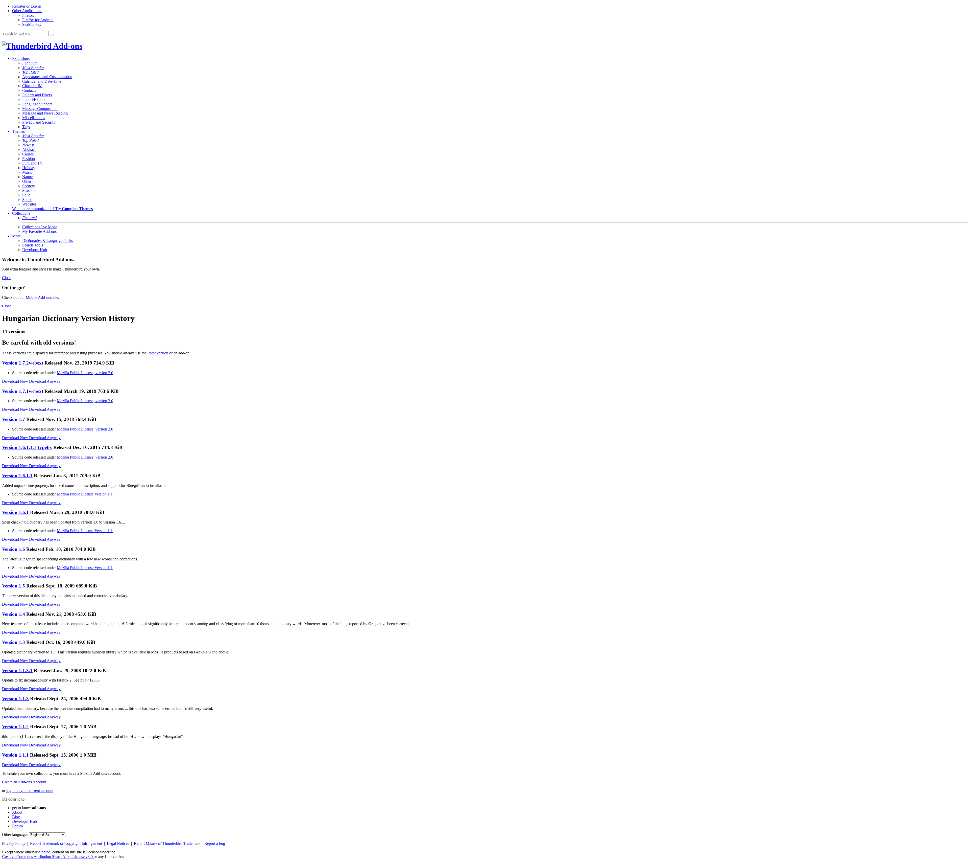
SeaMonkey (31, 24)
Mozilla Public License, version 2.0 (85, 373)
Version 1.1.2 (15, 726)
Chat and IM (32, 86)
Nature (27, 177)
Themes (18, 131)
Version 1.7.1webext (22, 391)
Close (6, 278)
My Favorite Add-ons (39, 231)
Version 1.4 (13, 614)
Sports (27, 199)
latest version (158, 353)
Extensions (21, 58)
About (17, 812)
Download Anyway (45, 381)
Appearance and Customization (47, 77)
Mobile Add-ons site (42, 297)
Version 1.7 (13, 419)
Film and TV (32, 163)
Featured (29, 63)
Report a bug (214, 843)
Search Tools (32, 245)
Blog (16, 817)
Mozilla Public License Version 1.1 (85, 494)
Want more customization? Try (52, 209)
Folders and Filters (37, 95)
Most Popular (33, 67)
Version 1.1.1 (15, 755)
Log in (36, 6)
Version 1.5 (13, 585)
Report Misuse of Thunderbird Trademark (168, 843)
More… (18, 236)
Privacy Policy (14, 843)
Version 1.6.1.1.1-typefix (27, 447)
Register (18, 6)
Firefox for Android (38, 20)
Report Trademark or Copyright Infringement (66, 843)
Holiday (28, 168)
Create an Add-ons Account (24, 782)
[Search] (52, 34)
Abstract (29, 149)
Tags (26, 127)
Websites (29, 204)
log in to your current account (29, 790)
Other (26, 181)
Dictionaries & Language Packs (47, 240)
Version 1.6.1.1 (17, 475)
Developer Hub (34, 249)
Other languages (15, 834)
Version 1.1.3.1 (17, 670)
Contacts (29, 90)
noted (45, 852)
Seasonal (29, 190)
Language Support (37, 104)
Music (27, 172)
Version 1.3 (13, 642)
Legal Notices (118, 843)
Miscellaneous (33, 118)
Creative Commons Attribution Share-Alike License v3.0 (48, 856)
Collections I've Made (39, 227)
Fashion (28, 158)
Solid (26, 195)
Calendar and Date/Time (41, 81)
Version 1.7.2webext (22, 363)
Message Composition (40, 108)
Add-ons (67, 46)
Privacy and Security (38, 122)
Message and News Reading (45, 113)
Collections (21, 213)
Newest (28, 145)
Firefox (28, 15)
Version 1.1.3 (15, 698)
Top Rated (30, 72)
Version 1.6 (13, 549)
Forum (17, 826)
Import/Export (33, 99)
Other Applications (27, 11)
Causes (28, 154)
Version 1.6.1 (15, 512)
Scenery (28, 186)
